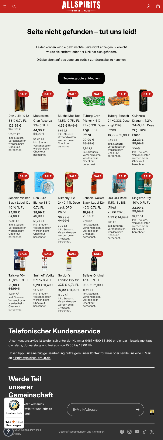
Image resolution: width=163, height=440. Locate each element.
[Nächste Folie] (26, 100)
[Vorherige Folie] (13, 100)
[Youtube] (137, 431)
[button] (8, 431)
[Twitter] (152, 431)
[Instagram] (129, 431)
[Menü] (5, 6)
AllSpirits (23, 429)
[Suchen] (14, 6)
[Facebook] (122, 431)
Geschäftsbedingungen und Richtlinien (81, 431)
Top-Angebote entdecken (81, 78)
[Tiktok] (144, 431)
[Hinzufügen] (49, 105)
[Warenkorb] (158, 6)
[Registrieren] (137, 409)
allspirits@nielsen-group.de (32, 358)
